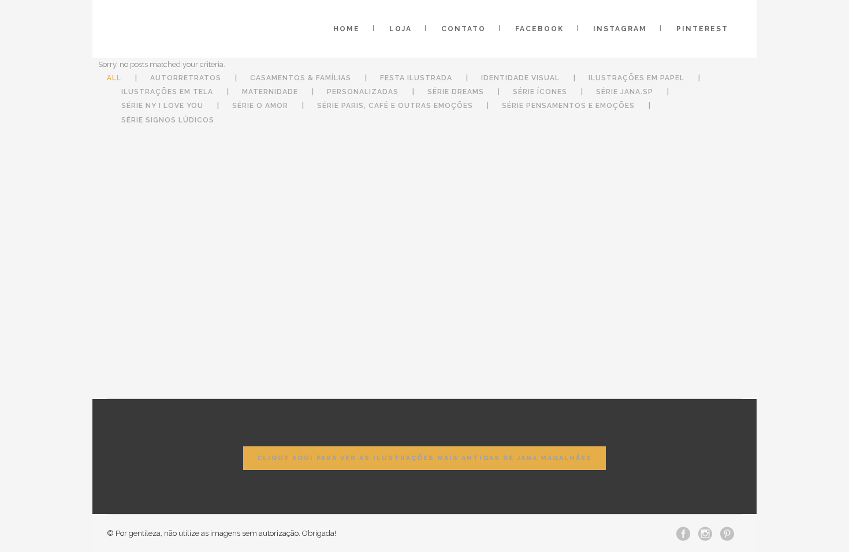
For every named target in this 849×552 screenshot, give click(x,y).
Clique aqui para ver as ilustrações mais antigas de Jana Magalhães (424, 458)
